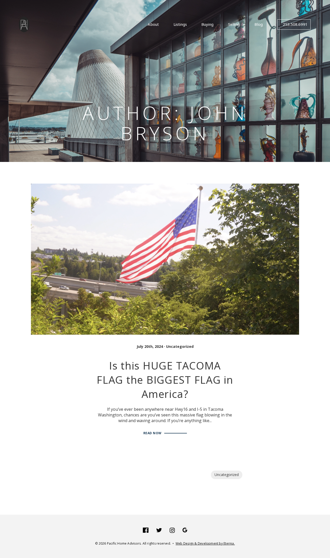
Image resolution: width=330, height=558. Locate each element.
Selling (234, 24)
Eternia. (205, 543)
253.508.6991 (295, 24)
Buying (207, 24)
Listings (180, 24)
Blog (258, 24)
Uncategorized (180, 346)
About (153, 24)
